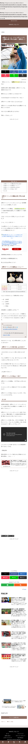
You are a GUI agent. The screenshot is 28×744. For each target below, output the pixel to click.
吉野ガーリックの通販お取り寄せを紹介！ (13, 183)
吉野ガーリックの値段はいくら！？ (11, 185)
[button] (22, 75)
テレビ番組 (5, 535)
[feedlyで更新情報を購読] (7, 585)
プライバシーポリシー (20, 735)
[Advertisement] (14, 136)
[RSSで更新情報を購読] (20, 585)
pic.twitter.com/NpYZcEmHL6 (10, 329)
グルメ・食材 (11, 535)
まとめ (5, 190)
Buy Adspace (20, 737)
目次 (12, 181)
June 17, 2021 (6, 335)
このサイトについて (7, 737)
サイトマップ (20, 733)
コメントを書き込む (14, 717)
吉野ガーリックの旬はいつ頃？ (10, 189)
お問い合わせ (7, 735)
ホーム (7, 733)
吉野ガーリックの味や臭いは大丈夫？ (12, 187)
